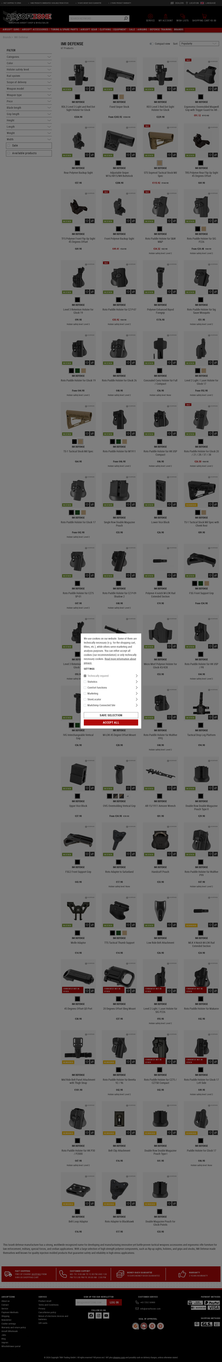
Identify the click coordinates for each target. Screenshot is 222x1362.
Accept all (111, 722)
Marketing (92, 693)
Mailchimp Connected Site (101, 705)
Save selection (111, 715)
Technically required (98, 676)
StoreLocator (94, 699)
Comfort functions (97, 687)
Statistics (92, 681)
